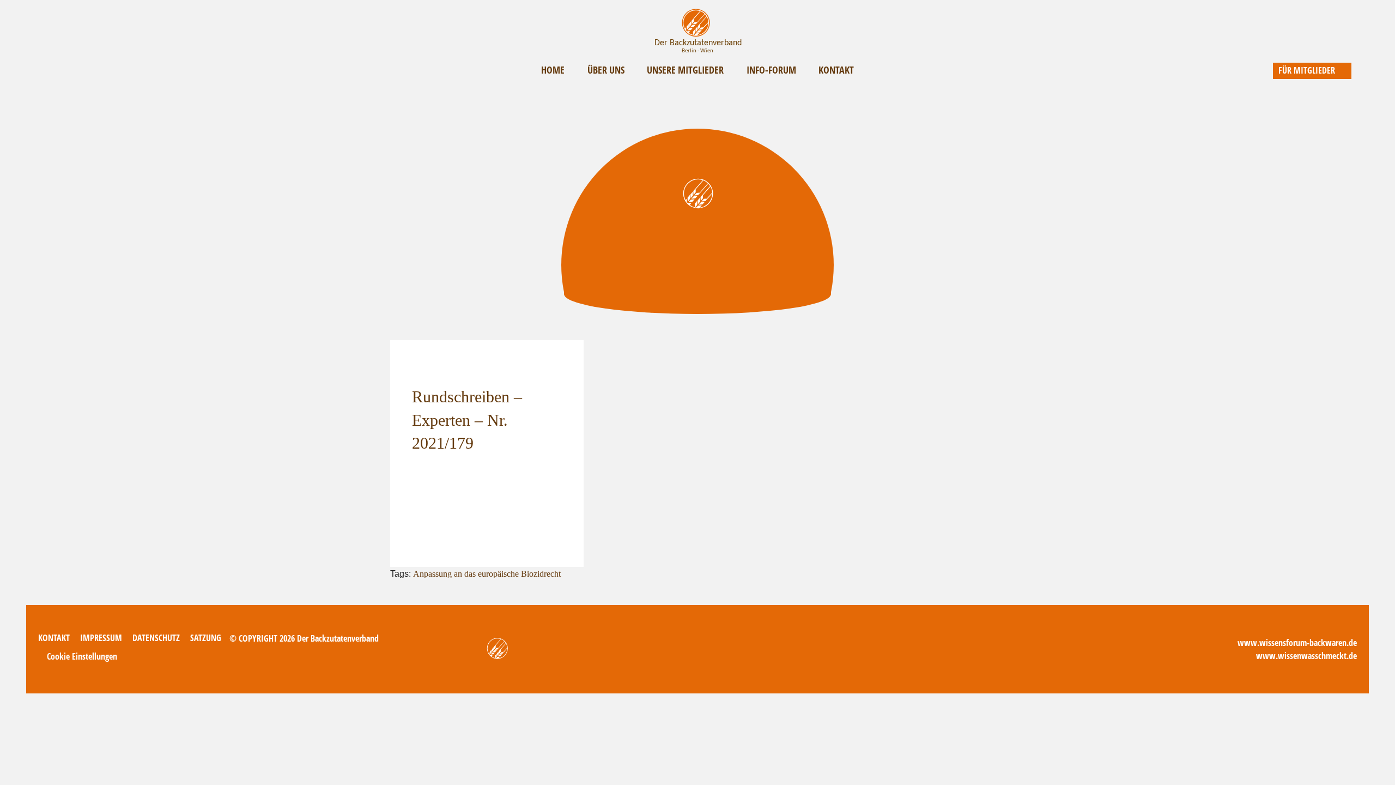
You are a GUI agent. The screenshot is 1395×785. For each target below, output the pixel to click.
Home (553, 69)
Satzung (205, 638)
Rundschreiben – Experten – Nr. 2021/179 (467, 420)
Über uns (605, 69)
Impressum (101, 638)
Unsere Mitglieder (685, 69)
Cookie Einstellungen (82, 656)
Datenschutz (156, 638)
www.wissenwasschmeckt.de (1306, 656)
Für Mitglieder (1306, 70)
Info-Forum (771, 69)
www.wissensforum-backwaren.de (1297, 643)
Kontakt (836, 69)
